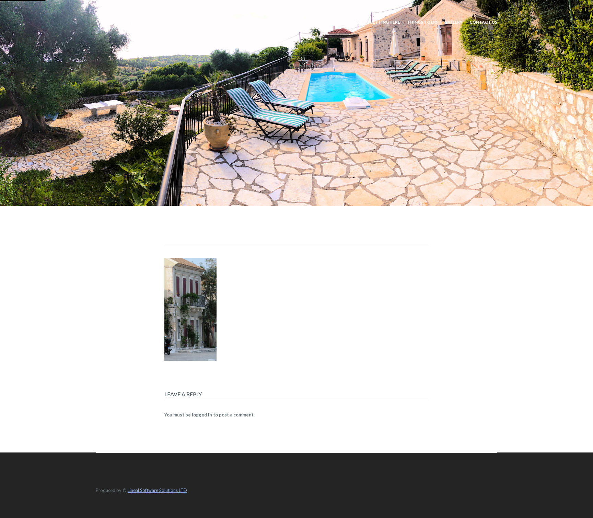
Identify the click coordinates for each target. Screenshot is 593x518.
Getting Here (385, 22)
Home (329, 22)
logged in (202, 414)
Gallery (453, 22)
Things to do (422, 22)
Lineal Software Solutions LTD (157, 490)
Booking (353, 22)
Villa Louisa (118, 22)
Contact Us (483, 22)
